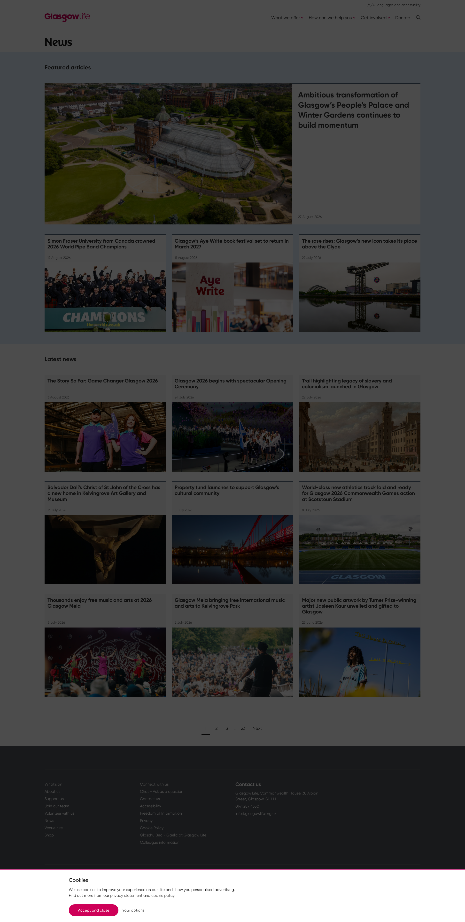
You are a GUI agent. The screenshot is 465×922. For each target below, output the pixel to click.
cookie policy (162, 895)
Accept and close (93, 910)
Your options (133, 910)
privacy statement (126, 895)
